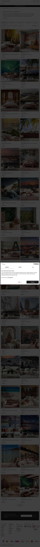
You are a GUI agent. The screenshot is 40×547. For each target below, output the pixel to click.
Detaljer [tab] (20, 267)
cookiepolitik (10, 277)
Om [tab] (33, 267)
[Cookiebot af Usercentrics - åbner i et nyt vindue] (34, 264)
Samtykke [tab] (7, 267)
